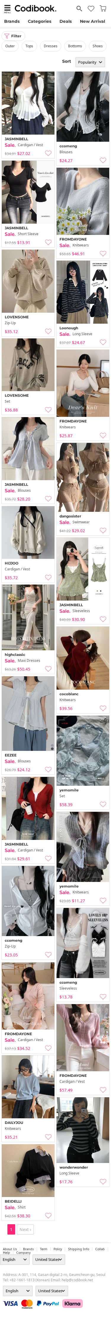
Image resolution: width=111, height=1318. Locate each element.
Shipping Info (78, 1249)
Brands (12, 21)
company (23, 1253)
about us (10, 1249)
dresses (50, 46)
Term (43, 1249)
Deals (65, 21)
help (6, 1253)
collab (100, 1249)
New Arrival (92, 21)
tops (29, 46)
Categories (39, 21)
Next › (25, 1229)
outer (10, 46)
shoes (98, 46)
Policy (58, 1249)
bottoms (75, 46)
